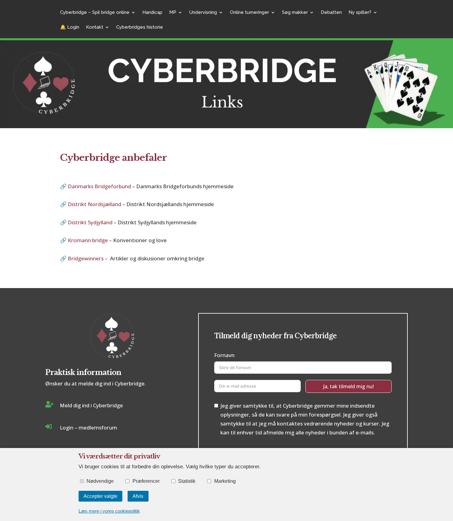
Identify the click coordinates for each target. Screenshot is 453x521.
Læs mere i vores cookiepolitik (109, 511)
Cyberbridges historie (139, 27)
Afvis (138, 496)
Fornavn (224, 355)
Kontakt (94, 27)
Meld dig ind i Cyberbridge (91, 405)
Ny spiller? (360, 12)
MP (172, 12)
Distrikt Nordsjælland (95, 204)
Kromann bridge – (90, 240)
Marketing (224, 481)
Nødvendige (100, 481)
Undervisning (203, 12)
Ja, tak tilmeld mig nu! (348, 386)
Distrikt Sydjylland (91, 222)
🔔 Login (69, 27)
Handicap (152, 12)
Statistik (186, 481)
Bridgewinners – (89, 258)
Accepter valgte (100, 496)
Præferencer (146, 481)
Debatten (331, 12)
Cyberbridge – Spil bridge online (94, 12)
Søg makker (295, 12)
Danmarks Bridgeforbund (99, 186)
